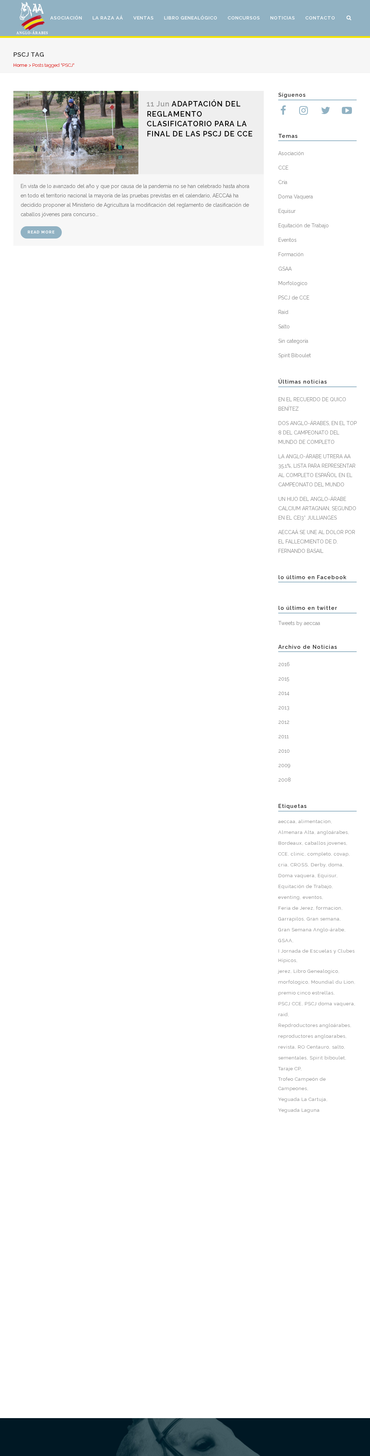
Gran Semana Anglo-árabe (311, 929)
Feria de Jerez (295, 908)
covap (341, 854)
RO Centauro (313, 1047)
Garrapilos (291, 919)
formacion (328, 908)
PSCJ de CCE (293, 298)
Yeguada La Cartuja (302, 1099)
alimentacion (314, 821)
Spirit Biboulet (294, 355)
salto (338, 1047)
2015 (283, 679)
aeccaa (287, 821)
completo (319, 854)
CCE (283, 168)
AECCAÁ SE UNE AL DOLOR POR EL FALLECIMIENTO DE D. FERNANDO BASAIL (316, 541)
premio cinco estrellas (306, 993)
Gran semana (323, 919)
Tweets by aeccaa (299, 623)
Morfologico (292, 283)
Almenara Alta (296, 832)
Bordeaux (290, 843)
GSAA (285, 269)
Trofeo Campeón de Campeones (302, 1083)
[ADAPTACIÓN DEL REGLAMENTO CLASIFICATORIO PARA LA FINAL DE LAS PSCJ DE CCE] (75, 132)
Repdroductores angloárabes (314, 1025)
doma (335, 864)
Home (20, 65)
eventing (289, 897)
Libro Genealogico (315, 971)
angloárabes (332, 832)
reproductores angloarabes (311, 1036)
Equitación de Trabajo (303, 225)
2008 (284, 780)
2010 (284, 751)
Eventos (287, 240)
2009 (284, 765)
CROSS (299, 864)
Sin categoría (293, 341)
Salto (284, 326)
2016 (284, 664)
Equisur (287, 211)
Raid (283, 312)
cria (283, 864)
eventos (312, 897)
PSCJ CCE (290, 1003)
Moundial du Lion (332, 982)
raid (283, 1014)
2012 (283, 722)
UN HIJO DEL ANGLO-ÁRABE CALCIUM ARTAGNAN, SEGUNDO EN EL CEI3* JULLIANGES (317, 508)
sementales (292, 1058)
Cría (282, 182)
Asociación (291, 153)
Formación (291, 254)
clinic (298, 854)
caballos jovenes (325, 843)
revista (286, 1047)
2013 (283, 707)
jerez (284, 971)
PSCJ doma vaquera (329, 1003)
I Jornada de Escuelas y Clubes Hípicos (316, 955)
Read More (41, 232)
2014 (283, 693)
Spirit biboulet (327, 1058)
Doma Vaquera (295, 197)
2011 (283, 736)
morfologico (293, 982)
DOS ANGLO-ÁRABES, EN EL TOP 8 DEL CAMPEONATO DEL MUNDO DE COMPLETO (317, 432)
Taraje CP (289, 1068)
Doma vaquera (296, 875)
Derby (318, 864)
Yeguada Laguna (299, 1110)
